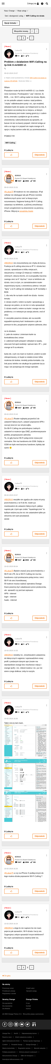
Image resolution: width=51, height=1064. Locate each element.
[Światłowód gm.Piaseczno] (32, 31)
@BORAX (8, 263)
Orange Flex (6, 1033)
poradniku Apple (26, 211)
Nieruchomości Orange (9, 1056)
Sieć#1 (16, 1033)
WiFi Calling (10, 143)
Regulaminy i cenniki (9, 993)
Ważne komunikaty (8, 1048)
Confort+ (5, 1044)
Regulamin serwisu (24, 1048)
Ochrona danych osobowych (28, 1052)
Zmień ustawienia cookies (23, 1037)
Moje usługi (21, 11)
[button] (47, 49)
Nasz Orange (9, 11)
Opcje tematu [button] (10, 23)
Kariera (28, 1008)
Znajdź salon (30, 988)
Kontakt (28, 1006)
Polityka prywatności (9, 1052)
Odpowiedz (40, 155)
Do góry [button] (7, 976)
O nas (28, 1003)
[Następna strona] (31, 38)
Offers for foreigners (27, 1056)
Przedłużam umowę (8, 991)
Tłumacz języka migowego (31, 1041)
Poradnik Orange (16, 1044)
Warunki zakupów (39, 1048)
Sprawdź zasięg (31, 991)
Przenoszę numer (8, 988)
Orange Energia (31, 1044)
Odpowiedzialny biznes (29, 1033)
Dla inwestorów (7, 1006)
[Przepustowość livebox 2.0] (36, 31)
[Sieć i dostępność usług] (21, 31)
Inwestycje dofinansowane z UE (12, 1059)
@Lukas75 (8, 192)
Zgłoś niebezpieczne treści (11, 1041)
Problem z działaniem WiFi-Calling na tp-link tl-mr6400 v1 (25, 63)
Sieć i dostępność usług (14, 16)
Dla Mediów (6, 1008)
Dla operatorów (7, 1003)
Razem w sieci (7, 1037)
